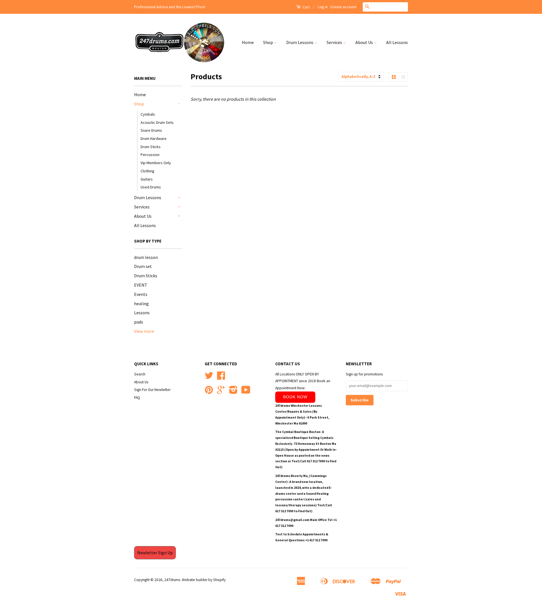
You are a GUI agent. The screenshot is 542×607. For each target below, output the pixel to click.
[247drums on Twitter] (209, 377)
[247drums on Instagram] (233, 392)
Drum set (143, 266)
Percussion (150, 154)
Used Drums (151, 187)
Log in (323, 6)
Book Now (295, 397)
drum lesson (146, 257)
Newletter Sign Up (155, 552)
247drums (172, 579)
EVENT (140, 285)
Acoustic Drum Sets (157, 122)
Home (248, 42)
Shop (268, 42)
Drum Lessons (300, 42)
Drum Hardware (154, 138)
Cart (306, 7)
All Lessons (397, 42)
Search (139, 374)
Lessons (142, 312)
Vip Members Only (156, 162)
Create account (343, 6)
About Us (364, 42)
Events (140, 294)
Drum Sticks (151, 146)
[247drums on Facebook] (221, 377)
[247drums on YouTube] (245, 392)
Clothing (147, 170)
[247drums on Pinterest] (209, 392)
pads (138, 322)
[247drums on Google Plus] (221, 392)
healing (141, 303)
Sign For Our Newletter (152, 389)
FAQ (137, 397)
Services (335, 42)
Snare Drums (151, 130)
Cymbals (148, 114)
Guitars (147, 179)
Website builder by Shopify (204, 579)
